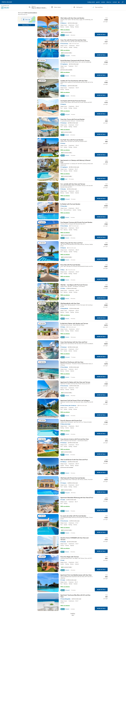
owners (103, 2)
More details (101, 34)
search (122, 2)
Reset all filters (25, 25)
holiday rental (91, 2)
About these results (22, 14)
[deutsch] (119, 2)
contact (115, 2)
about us (108, 2)
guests (98, 2)
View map (27, 19)
